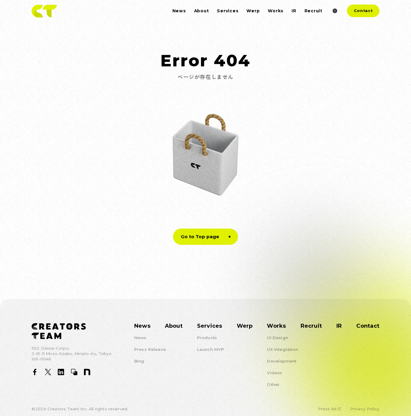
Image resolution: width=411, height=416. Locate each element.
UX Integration (282, 349)
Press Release (150, 349)
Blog (139, 361)
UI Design (277, 337)
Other (273, 384)
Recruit (311, 326)
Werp (245, 326)
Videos (274, 372)
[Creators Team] (44, 11)
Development (281, 361)
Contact (363, 10)
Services (209, 326)
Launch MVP (210, 349)
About (174, 326)
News (142, 326)
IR (339, 326)
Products (207, 337)
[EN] (335, 11)
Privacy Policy (364, 408)
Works (276, 326)
